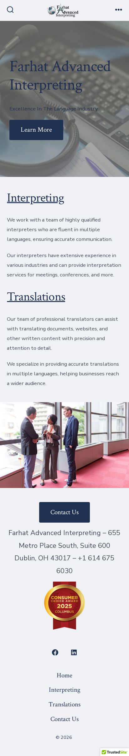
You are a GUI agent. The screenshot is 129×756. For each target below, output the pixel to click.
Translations (36, 297)
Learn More (36, 129)
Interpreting (35, 198)
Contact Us (64, 512)
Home (64, 675)
